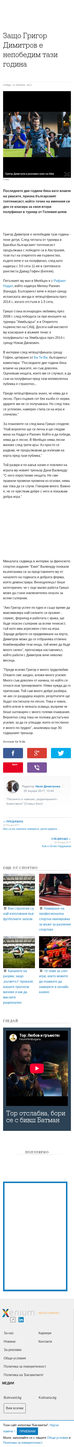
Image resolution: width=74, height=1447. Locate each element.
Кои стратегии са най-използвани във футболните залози (18, 913)
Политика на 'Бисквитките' (24, 1375)
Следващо (61, 839)
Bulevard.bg (12, 1397)
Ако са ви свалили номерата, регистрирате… (31, 829)
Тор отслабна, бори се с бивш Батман (35, 1116)
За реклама (12, 1350)
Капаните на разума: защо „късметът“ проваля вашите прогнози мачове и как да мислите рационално (18, 986)
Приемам (28, 1431)
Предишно (13, 821)
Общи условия (57, 1437)
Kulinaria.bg (47, 1397)
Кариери (44, 1333)
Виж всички (14, 1408)
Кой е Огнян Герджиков (56, 846)
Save (14, 764)
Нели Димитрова (48, 786)
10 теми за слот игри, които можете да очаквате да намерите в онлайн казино (53, 981)
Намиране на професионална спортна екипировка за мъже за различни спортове (55, 919)
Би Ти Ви (40, 357)
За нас (9, 1333)
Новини (9, 1341)
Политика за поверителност (23, 1442)
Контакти (45, 1341)
